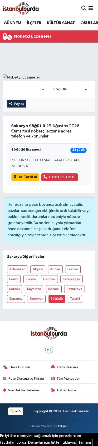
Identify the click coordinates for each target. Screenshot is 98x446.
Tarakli (75, 298)
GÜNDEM (12, 23)
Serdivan (37, 298)
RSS (18, 411)
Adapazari (17, 269)
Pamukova (74, 289)
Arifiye (55, 269)
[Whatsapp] (49, 349)
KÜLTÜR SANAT (61, 23)
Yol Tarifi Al (27, 177)
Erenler (73, 269)
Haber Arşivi (66, 390)
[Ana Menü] (90, 8)
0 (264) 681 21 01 (62, 177)
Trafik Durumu (67, 367)
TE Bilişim (61, 426)
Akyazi (38, 269)
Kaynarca (34, 289)
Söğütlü (57, 298)
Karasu (14, 289)
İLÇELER (34, 23)
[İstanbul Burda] (21, 8)
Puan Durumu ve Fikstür (26, 378)
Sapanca (16, 298)
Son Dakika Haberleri (24, 390)
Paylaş (19, 104)
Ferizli (13, 279)
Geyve (31, 279)
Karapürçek (71, 279)
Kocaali (53, 289)
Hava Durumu (20, 367)
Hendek (49, 279)
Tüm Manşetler (68, 378)
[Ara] (83, 8)
